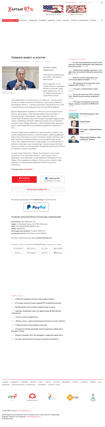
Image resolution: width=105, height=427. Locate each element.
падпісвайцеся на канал (52, 179)
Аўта (99, 382)
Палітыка (23, 20)
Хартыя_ (20, 9)
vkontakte (59, 248)
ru (89, 2)
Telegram (59, 253)
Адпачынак (6, 384)
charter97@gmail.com (33, 416)
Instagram (32, 253)
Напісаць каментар (38, 189)
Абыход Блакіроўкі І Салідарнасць (24, 384)
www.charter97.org (25, 410)
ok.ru (19, 253)
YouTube (32, 248)
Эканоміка (43, 20)
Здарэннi (51, 20)
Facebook (18, 248)
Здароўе (93, 382)
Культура (65, 20)
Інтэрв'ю (93, 20)
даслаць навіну (71, 2)
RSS (45, 253)
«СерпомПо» (28, 169)
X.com (45, 248)
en (92, 2)
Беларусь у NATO (54, 384)
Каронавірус (42, 384)
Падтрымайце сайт (24, 179)
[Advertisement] (33, 39)
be (86, 2)
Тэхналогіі (84, 382)
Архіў (81, 2)
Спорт (58, 20)
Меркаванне (83, 20)
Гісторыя (74, 20)
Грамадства (33, 20)
